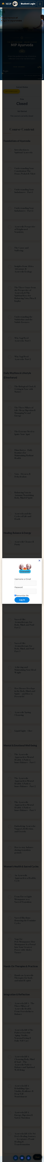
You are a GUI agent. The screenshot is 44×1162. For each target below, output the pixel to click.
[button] (39, 560)
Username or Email (23, 579)
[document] (22, 581)
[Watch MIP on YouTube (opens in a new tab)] (22, 1158)
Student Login (28, 3)
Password (19, 587)
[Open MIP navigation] (40, 3)
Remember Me (22, 595)
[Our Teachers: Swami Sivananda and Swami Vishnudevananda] (15, 3)
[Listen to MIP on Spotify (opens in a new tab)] (28, 1158)
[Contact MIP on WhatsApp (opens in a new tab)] (15, 1158)
